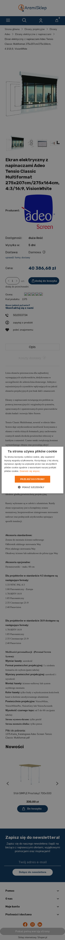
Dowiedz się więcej (30, 471)
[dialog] (32, 470)
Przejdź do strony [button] (32, 479)
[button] (32, 487)
